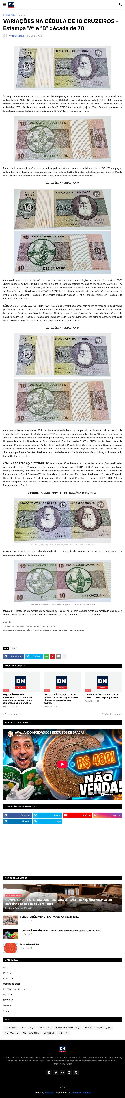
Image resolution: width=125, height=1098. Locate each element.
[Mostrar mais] (64, 656)
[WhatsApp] (46, 656)
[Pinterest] (52, 656)
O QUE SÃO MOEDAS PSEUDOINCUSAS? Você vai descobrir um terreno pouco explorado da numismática (17, 698)
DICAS (21, 15)
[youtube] (62, 1072)
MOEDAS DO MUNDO (14, 989)
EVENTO (7, 973)
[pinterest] (76, 1072)
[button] (4, 4)
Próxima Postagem (111, 714)
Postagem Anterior (14, 714)
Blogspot (49, 1092)
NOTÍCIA (7, 994)
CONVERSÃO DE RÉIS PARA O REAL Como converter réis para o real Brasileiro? (61, 930)
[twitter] (55, 1072)
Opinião (7, 1005)
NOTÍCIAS (8, 1000)
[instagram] (69, 1072)
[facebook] (49, 1072)
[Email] (58, 656)
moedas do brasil (11, 983)
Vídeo (6, 1011)
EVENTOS (8, 978)
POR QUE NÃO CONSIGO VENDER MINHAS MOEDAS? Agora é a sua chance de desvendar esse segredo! (61, 698)
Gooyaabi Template (81, 1092)
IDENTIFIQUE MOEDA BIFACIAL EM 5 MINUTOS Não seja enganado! (103, 696)
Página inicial (9, 15)
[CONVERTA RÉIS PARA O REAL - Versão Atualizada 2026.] (10, 920)
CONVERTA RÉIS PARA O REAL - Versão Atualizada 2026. (49, 916)
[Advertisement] (62, 849)
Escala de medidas (29, 944)
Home (62, 1087)
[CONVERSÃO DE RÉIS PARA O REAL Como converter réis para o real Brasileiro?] (10, 934)
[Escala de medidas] (10, 948)
